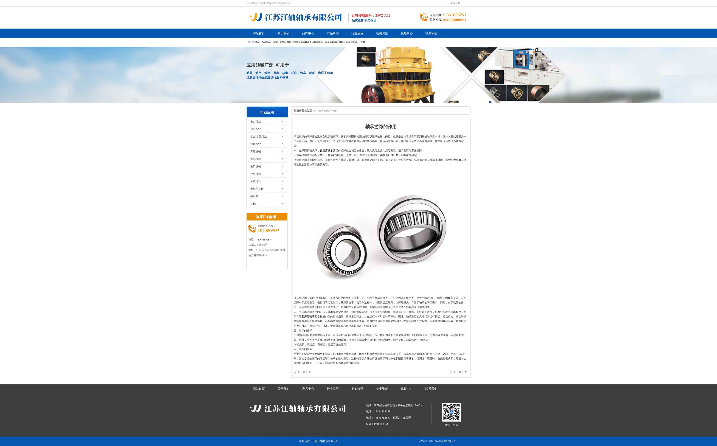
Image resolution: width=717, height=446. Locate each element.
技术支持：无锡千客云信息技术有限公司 (437, 440)
